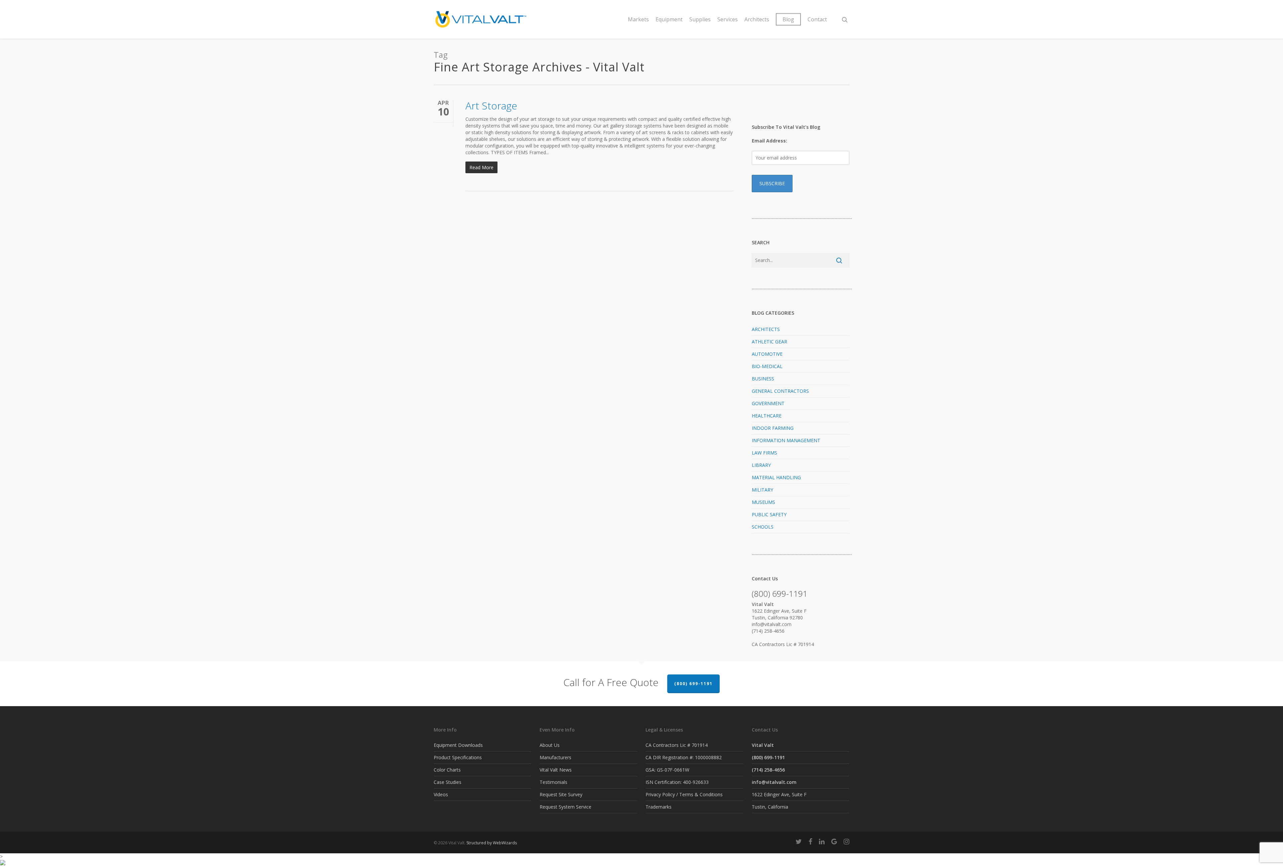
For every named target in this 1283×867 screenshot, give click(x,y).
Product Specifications (458, 757)
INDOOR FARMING (773, 428)
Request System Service (565, 807)
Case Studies (447, 782)
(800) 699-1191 (693, 683)
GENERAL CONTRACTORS (780, 391)
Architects (756, 19)
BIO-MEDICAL (767, 366)
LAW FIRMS (764, 453)
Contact (817, 19)
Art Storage (491, 105)
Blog (788, 19)
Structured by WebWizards (491, 843)
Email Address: (769, 140)
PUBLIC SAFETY (769, 514)
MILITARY (762, 490)
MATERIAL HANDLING (776, 477)
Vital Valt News (556, 770)
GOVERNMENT (768, 403)
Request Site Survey (561, 794)
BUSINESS (763, 378)
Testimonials (553, 782)
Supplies (700, 19)
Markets (638, 19)
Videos (441, 794)
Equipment (669, 19)
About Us (550, 745)
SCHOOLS (762, 527)
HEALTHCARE (766, 415)
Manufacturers (555, 757)
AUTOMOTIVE (767, 354)
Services (727, 19)
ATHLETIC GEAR (769, 341)
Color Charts (447, 770)
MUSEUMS (763, 502)
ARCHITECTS (766, 329)
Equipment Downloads (458, 745)
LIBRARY (761, 465)
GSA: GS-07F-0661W (667, 770)
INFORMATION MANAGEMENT (786, 440)
